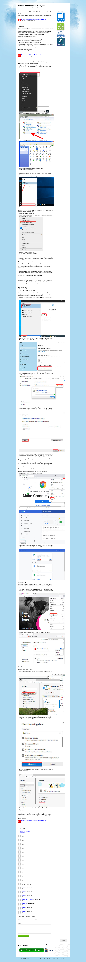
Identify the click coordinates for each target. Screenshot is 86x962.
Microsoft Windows (23, 832)
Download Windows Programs (25, 831)
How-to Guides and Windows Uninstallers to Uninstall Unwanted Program (49, 958)
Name (19, 919)
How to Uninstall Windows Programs (32, 5)
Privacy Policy (63, 958)
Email (36, 919)
